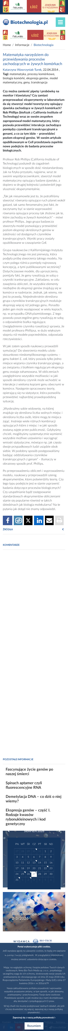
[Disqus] (34, 604)
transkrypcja (39, 82)
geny (26, 82)
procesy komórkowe (40, 74)
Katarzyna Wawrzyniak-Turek (22, 69)
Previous (11, 831)
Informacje (22, 45)
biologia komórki (14, 78)
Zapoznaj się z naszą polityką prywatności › (34, 1017)
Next (58, 831)
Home (7, 45)
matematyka (18, 74)
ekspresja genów (37, 78)
